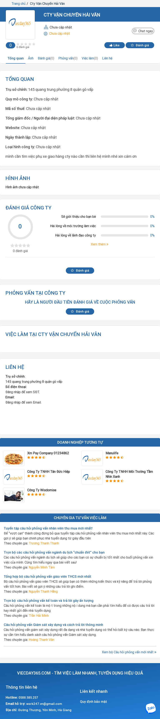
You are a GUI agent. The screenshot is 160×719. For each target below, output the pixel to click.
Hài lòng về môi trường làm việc (73, 226)
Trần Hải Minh (39, 615)
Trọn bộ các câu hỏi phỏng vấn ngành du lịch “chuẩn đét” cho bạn (54, 552)
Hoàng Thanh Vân (41, 640)
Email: (10, 397)
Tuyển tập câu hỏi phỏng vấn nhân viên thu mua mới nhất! (48, 528)
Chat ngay (145, 31)
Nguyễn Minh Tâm (42, 567)
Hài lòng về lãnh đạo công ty (75, 235)
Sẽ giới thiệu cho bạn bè (78, 216)
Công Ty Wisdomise (41, 490)
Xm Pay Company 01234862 (48, 453)
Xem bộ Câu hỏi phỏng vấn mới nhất (128, 652)
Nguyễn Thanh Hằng (43, 591)
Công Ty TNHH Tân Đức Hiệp (48, 471)
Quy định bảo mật (93, 701)
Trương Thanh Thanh (44, 543)
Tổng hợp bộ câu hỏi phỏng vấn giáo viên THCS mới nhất (47, 576)
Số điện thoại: (16, 387)
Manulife (112, 453)
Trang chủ (18, 3)
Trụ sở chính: (15, 376)
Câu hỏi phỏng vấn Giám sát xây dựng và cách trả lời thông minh (53, 625)
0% (152, 216)
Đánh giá (142, 45)
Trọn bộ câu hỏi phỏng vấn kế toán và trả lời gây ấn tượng (49, 600)
